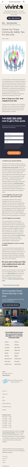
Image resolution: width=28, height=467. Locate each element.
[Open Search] (23, 1)
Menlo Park (17, 347)
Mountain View (8, 358)
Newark (6, 353)
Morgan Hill (17, 350)
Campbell (7, 350)
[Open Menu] (2, 2)
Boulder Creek (8, 364)
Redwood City (18, 358)
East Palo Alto (18, 364)
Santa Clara (7, 361)
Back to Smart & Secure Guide (11, 285)
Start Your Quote (14, 153)
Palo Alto (7, 356)
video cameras (21, 235)
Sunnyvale (17, 361)
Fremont (7, 342)
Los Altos (7, 344)
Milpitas (16, 356)
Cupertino (17, 353)
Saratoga (17, 344)
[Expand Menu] (14, 9)
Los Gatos (7, 347)
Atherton (17, 342)
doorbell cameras (18, 183)
